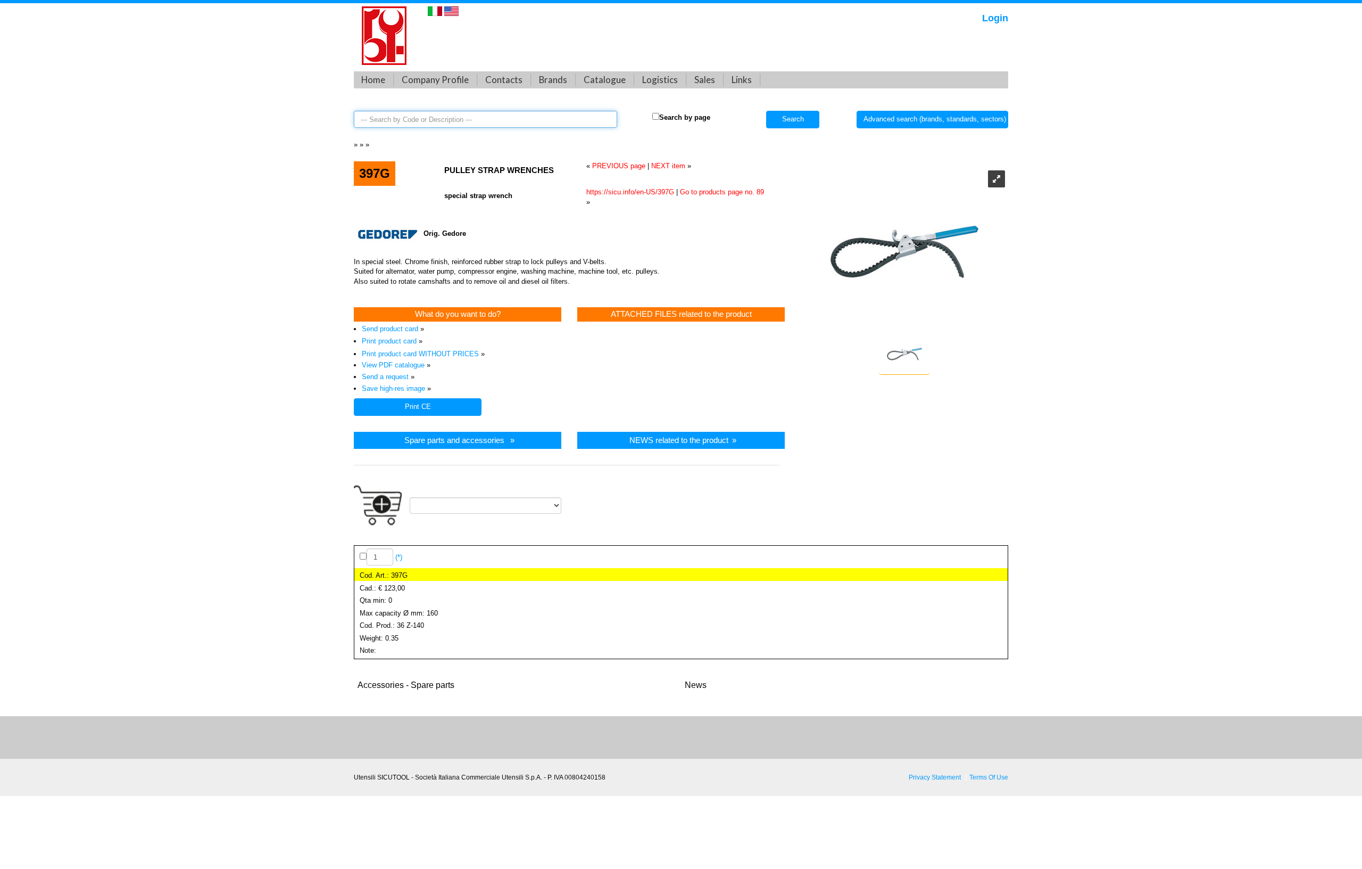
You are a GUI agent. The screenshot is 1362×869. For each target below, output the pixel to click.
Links (742, 79)
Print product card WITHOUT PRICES (420, 354)
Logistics (660, 79)
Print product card (389, 341)
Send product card (390, 329)
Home (373, 79)
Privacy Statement (935, 777)
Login (995, 18)
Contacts (503, 79)
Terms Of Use (988, 777)
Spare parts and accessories (454, 440)
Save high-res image (393, 388)
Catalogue (605, 79)
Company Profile (435, 79)
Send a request (385, 377)
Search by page (684, 117)
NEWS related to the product (678, 440)
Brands (553, 79)
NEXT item (668, 166)
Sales (704, 79)
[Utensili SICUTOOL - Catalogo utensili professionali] (384, 35)
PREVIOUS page (618, 166)
